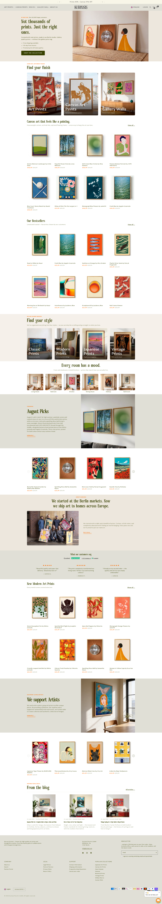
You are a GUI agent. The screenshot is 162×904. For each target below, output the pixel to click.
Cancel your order (74, 871)
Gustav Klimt (99, 880)
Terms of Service (48, 867)
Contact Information (75, 865)
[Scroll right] (133, 471)
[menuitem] (9, 7)
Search (6, 867)
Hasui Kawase (99, 869)
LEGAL (45, 861)
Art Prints (8, 7)
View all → (131, 125)
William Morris (99, 878)
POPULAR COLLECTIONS (103, 861)
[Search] (150, 7)
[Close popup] (159, 892)
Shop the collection (33, 53)
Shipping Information (75, 867)
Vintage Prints (99, 875)
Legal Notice (47, 865)
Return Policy (47, 871)
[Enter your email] (156, 853)
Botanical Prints (100, 873)
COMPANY (7, 861)
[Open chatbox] (158, 900)
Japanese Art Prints (101, 865)
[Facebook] (84, 853)
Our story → (87, 532)
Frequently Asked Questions (77, 869)
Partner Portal (8, 869)
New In (32, 7)
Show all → (131, 587)
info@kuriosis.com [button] (87, 848)
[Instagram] (88, 853)
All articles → (130, 789)
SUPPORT (72, 861)
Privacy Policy (47, 869)
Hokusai (97, 871)
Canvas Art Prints (100, 867)
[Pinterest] (92, 853)
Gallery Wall (43, 7)
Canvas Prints (22, 7)
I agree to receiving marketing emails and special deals (137, 856)
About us (54, 7)
